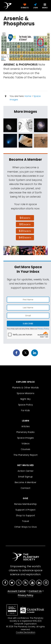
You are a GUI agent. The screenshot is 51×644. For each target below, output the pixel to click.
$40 (25, 237)
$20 (25, 231)
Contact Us (35, 591)
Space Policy (25, 404)
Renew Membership (25, 504)
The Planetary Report (25, 455)
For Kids (25, 410)
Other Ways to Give (25, 527)
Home (28, 96)
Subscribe (28, 323)
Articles (25, 426)
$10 (24, 224)
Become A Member (25, 482)
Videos (25, 443)
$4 (25, 218)
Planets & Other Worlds (25, 387)
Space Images (25, 437)
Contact (25, 488)
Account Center (17, 591)
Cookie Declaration (25, 632)
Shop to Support (25, 515)
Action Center (25, 471)
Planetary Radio (25, 432)
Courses (25, 449)
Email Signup (25, 476)
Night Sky (25, 399)
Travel (25, 521)
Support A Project (25, 509)
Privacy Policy (43, 328)
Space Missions (25, 393)
